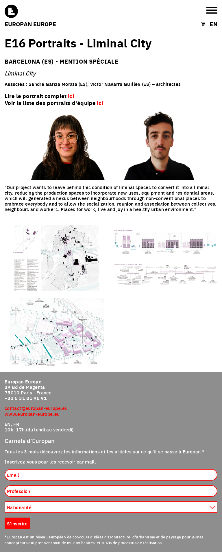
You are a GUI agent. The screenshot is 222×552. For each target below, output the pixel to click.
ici (100, 103)
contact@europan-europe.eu (36, 408)
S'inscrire (17, 523)
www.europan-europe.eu (32, 414)
